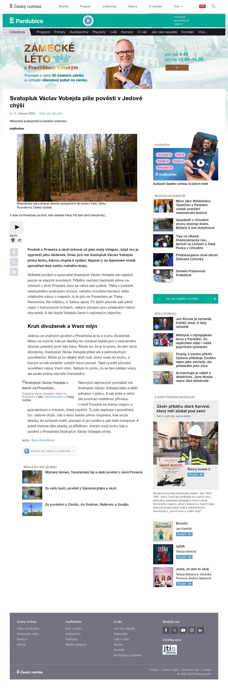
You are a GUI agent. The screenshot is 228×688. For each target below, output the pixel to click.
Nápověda (121, 634)
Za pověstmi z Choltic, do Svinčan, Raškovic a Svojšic (87, 504)
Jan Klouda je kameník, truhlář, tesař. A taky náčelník (194, 323)
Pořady (60, 32)
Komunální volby (28, 634)
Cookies (154, 669)
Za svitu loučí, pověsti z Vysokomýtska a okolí (80, 488)
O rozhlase (155, 6)
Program (85, 6)
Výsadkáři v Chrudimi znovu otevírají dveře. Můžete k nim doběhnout (195, 224)
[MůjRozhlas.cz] (17, 129)
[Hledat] (213, 6)
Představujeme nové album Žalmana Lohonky (197, 257)
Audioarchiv (181, 20)
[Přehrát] (16, 227)
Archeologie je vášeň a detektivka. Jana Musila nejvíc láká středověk (194, 377)
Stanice (132, 6)
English (207, 669)
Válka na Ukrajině (28, 628)
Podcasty (72, 639)
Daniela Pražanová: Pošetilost (191, 273)
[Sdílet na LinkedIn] (14, 272)
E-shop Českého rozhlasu (175, 397)
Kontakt (188, 32)
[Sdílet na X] (14, 262)
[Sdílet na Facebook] (14, 252)
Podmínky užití (190, 669)
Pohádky (161, 161)
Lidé (113, 32)
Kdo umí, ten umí (51, 113)
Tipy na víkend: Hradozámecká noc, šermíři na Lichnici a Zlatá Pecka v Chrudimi (195, 242)
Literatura (17, 32)
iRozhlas (64, 6)
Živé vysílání (163, 167)
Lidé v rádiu (121, 639)
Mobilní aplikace (76, 644)
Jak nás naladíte (164, 32)
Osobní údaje (170, 669)
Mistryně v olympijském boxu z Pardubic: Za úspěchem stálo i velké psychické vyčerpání (194, 341)
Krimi (178, 155)
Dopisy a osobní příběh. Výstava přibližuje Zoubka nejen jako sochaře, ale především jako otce (196, 360)
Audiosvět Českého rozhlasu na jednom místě (180, 183)
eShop (21, 644)
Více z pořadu (165, 313)
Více (203, 32)
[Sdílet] (19, 240)
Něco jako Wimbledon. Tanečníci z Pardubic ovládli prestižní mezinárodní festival (193, 207)
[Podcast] (13, 240)
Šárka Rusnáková (55, 396)
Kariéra (118, 644)
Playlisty (99, 32)
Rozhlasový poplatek (127, 655)
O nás (142, 32)
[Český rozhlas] (25, 6)
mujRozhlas (109, 6)
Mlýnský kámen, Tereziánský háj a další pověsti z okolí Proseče (94, 472)
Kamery (178, 24)
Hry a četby (162, 155)
